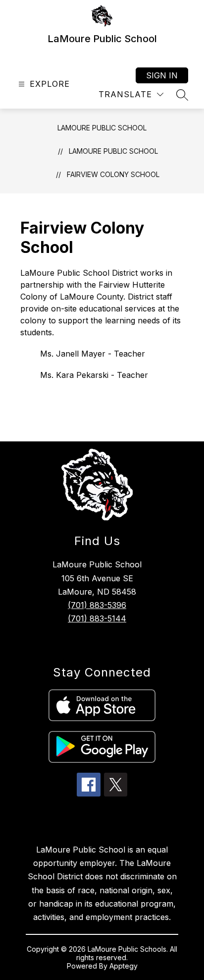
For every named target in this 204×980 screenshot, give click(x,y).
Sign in (162, 75)
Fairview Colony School (113, 174)
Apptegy (123, 966)
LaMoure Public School (102, 127)
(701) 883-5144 (97, 618)
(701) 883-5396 (97, 605)
